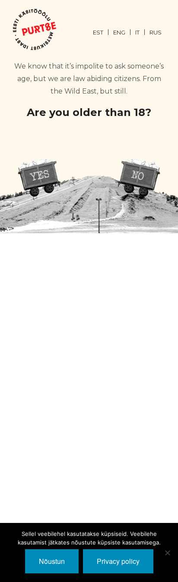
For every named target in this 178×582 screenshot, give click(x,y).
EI (138, 177)
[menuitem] (103, 32)
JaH (39, 177)
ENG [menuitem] (119, 32)
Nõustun (52, 561)
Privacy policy (118, 561)
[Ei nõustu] (167, 552)
